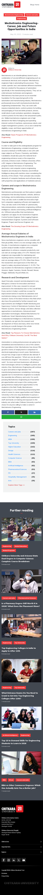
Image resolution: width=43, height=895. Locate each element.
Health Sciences (14, 454)
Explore (4, 852)
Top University (13, 443)
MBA (10, 439)
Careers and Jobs (32, 15)
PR (9, 473)
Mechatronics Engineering (14, 15)
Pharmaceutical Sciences (17, 469)
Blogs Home (34, 5)
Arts (9, 481)
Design (10, 450)
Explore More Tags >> (16, 485)
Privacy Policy (5, 876)
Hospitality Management (17, 477)
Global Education (21, 546)
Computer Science (15, 458)
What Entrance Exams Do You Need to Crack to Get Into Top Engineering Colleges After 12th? (20, 696)
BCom (11, 780)
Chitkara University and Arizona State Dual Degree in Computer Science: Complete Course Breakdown (20, 558)
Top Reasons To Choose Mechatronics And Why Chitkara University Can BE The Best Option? (21, 335)
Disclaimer (4, 873)
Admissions (5, 841)
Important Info (6, 847)
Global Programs (9, 550)
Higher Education (14, 447)
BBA (10, 462)
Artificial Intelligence (15, 465)
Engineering (21, 18)
